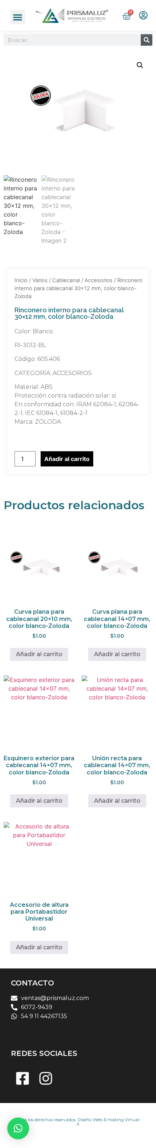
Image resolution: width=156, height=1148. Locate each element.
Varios (40, 280)
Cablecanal (66, 280)
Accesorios (98, 280)
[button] (18, 17)
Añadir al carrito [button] (39, 654)
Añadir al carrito (67, 458)
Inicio (21, 280)
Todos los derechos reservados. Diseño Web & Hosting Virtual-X (78, 1122)
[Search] (146, 40)
